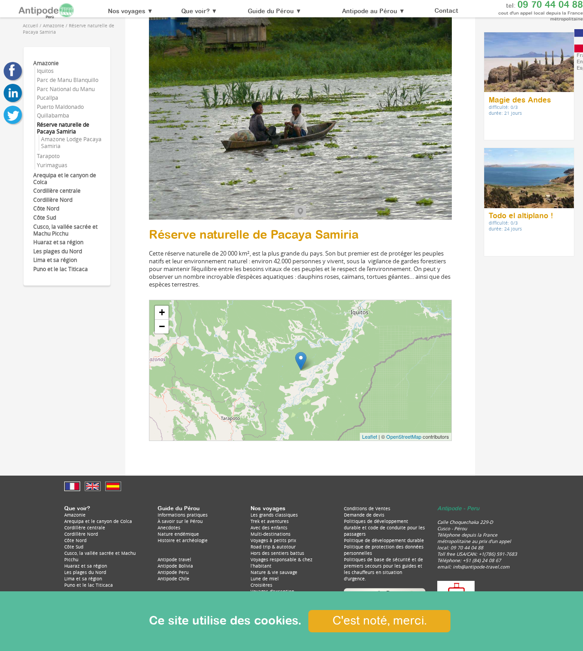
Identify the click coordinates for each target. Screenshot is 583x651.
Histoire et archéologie (183, 540)
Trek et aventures (270, 521)
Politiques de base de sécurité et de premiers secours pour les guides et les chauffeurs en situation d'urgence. (383, 569)
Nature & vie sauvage (274, 572)
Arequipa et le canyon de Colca (98, 521)
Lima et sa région (55, 259)
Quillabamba (53, 115)
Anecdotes (169, 527)
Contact (446, 11)
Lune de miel (265, 578)
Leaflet (369, 436)
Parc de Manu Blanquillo (67, 80)
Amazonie (46, 63)
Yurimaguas (52, 165)
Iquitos (45, 70)
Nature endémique (178, 534)
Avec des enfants (269, 527)
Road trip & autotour (273, 546)
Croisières (261, 585)
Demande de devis (364, 515)
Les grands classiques (274, 515)
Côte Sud (44, 217)
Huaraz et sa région (58, 242)
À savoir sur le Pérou (180, 521)
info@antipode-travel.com (481, 567)
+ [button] (162, 312)
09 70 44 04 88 (550, 5)
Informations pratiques (183, 515)
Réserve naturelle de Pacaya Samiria (63, 128)
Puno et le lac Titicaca (60, 269)
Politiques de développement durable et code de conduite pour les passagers (384, 527)
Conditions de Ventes (367, 508)
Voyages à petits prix (273, 540)
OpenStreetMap (403, 436)
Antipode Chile (173, 578)
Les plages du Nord (57, 251)
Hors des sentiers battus (277, 553)
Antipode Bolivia (175, 566)
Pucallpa (47, 97)
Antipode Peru (173, 572)
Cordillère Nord (52, 199)
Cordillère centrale (57, 190)
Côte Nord (46, 208)
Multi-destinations (271, 534)
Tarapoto (48, 156)
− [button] (162, 326)
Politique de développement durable (384, 540)
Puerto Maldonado (60, 106)
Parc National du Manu (66, 89)
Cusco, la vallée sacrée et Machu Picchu (65, 230)
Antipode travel (174, 559)
